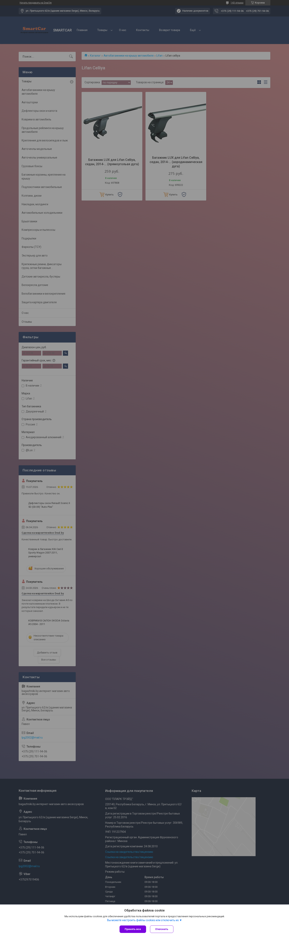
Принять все (133, 929)
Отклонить (161, 929)
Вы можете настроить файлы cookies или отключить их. (143, 920)
